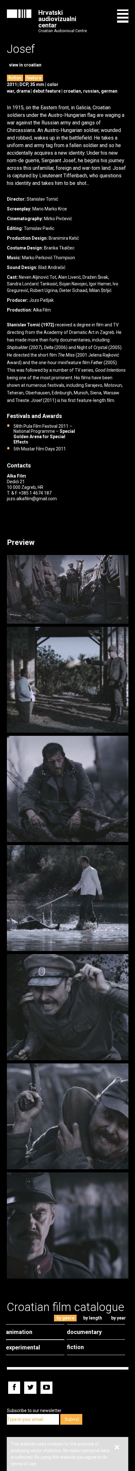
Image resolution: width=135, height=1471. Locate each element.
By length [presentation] (92, 1317)
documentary (84, 1332)
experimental (23, 1347)
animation (19, 1332)
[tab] (65, 1318)
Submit (72, 1419)
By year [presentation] (118, 1317)
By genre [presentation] (65, 1317)
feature (33, 77)
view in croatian (25, 64)
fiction (15, 77)
